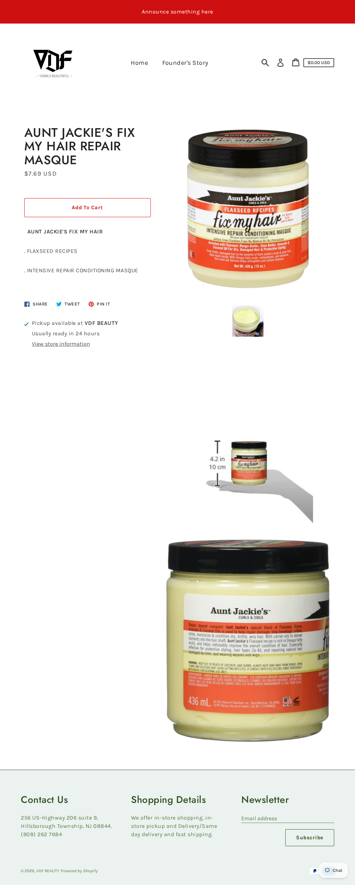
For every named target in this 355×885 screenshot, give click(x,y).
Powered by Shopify (79, 870)
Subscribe (309, 837)
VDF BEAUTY (47, 870)
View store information (61, 343)
